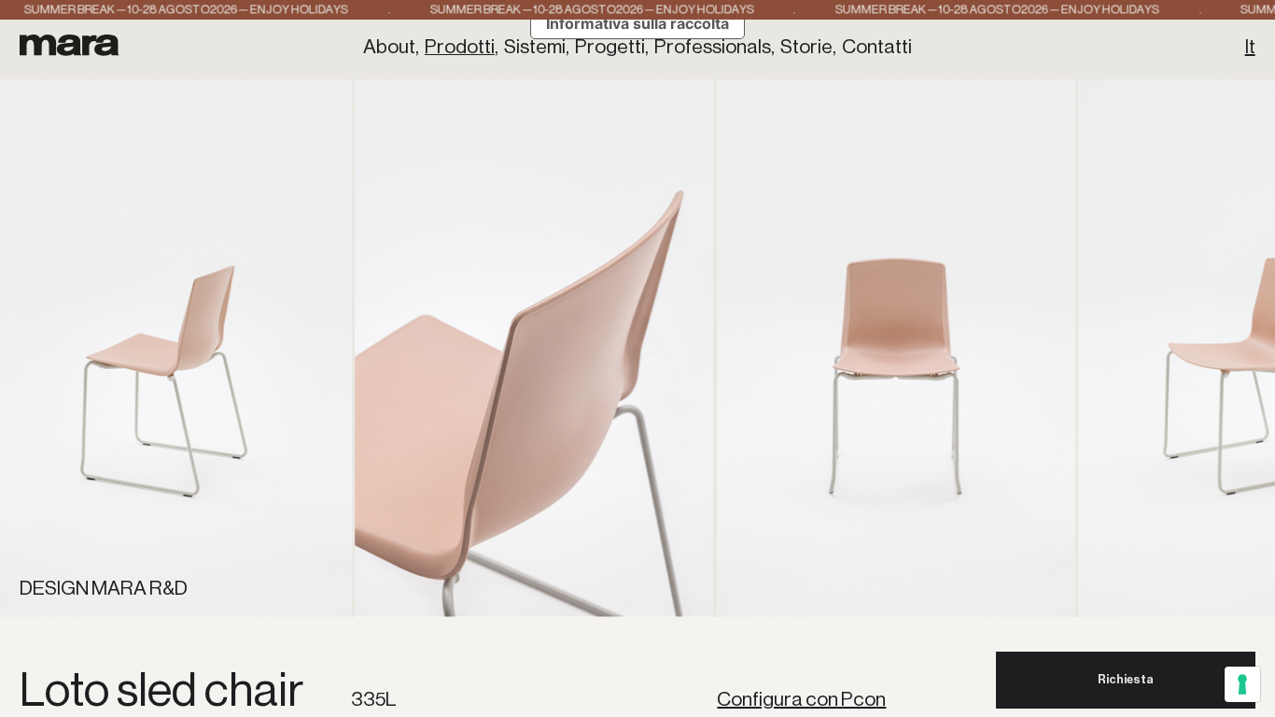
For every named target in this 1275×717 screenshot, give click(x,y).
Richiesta (1126, 679)
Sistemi (535, 46)
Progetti (610, 46)
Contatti (877, 46)
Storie (806, 46)
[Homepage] (69, 45)
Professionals (712, 46)
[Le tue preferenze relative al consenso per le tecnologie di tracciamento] (1242, 684)
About (389, 46)
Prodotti (460, 46)
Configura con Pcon (801, 699)
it (1250, 46)
